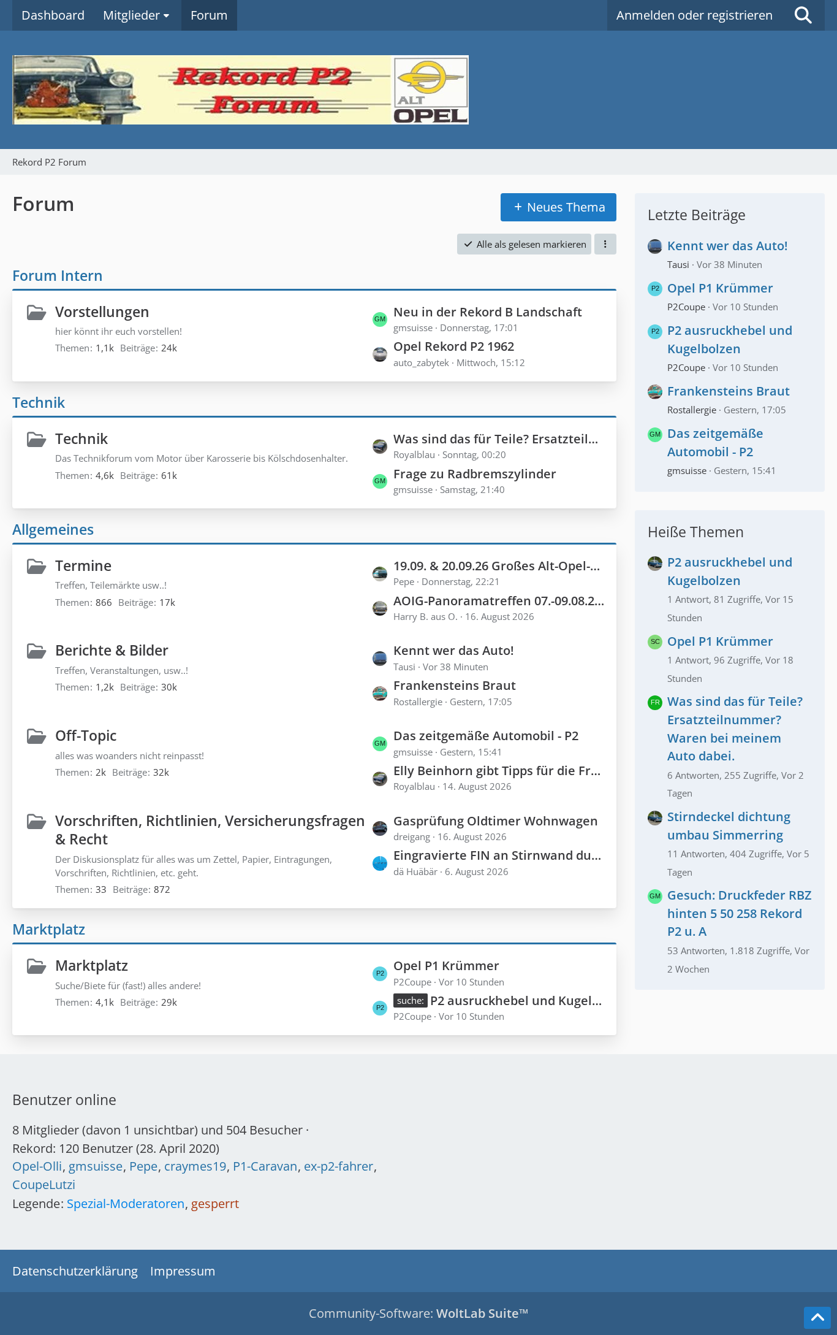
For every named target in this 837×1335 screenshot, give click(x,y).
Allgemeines (53, 529)
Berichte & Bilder (112, 650)
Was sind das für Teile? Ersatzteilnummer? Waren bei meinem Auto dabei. (498, 438)
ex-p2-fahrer (338, 1166)
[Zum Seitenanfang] (817, 1318)
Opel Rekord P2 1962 (453, 346)
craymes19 (195, 1166)
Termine (83, 565)
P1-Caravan (265, 1166)
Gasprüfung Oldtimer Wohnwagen (495, 821)
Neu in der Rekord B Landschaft (487, 312)
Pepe (143, 1166)
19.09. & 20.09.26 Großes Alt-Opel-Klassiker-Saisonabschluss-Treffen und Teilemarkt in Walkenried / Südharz (498, 565)
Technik (38, 402)
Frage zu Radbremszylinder (474, 473)
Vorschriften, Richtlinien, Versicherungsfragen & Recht (210, 830)
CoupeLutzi (43, 1184)
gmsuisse (686, 470)
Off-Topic (85, 735)
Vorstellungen (102, 311)
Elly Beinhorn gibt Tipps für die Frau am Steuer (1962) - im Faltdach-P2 (498, 770)
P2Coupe (686, 306)
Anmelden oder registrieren (694, 15)
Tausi (678, 264)
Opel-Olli (37, 1166)
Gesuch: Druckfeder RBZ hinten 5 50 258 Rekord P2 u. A (739, 913)
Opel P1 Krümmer (446, 965)
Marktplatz (48, 929)
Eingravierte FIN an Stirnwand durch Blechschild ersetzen (498, 855)
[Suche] (803, 15)
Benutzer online (64, 1099)
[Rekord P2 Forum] (418, 90)
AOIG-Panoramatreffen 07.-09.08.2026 (498, 600)
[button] (605, 244)
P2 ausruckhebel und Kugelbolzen (517, 1000)
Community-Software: (418, 1313)
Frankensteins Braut (454, 685)
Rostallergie (691, 410)
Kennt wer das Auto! (453, 650)
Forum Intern (57, 275)
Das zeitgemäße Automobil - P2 (485, 735)
